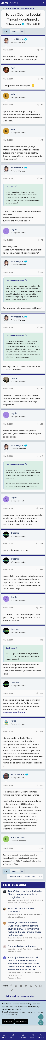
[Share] (38, 50)
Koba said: (10, 186)
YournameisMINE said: (15, 280)
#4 (41, 140)
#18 (41, 731)
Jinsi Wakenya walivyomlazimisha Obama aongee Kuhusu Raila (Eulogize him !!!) (25, 894)
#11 (41, 456)
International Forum (16, 917)
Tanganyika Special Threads (22, 946)
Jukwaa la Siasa (14, 952)
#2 (41, 79)
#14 (41, 569)
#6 (41, 240)
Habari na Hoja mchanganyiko (20, 903)
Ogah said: (10, 648)
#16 (41, 640)
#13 (41, 543)
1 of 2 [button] (6, 31)
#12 (41, 508)
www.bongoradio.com (14, 712)
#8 (41, 327)
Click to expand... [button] (23, 358)
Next (14, 31)
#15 (41, 608)
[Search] (43, 3)
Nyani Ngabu (14, 24)
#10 (41, 424)
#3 (41, 105)
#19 (41, 785)
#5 (41, 178)
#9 (41, 389)
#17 (41, 693)
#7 (41, 272)
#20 (41, 848)
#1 (42, 50)
